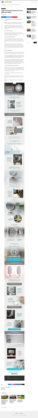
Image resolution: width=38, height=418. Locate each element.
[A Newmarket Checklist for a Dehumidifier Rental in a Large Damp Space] (29, 30)
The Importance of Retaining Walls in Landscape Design (20, 401)
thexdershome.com (23, 415)
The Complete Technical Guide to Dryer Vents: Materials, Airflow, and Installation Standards (33, 37)
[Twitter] (2, 23)
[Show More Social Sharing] (18, 17)
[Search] (36, 5)
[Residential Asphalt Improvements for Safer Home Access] (29, 17)
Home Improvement (3, 4)
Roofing (16, 4)
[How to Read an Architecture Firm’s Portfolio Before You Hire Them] (29, 12)
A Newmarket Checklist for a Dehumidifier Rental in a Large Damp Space (34, 30)
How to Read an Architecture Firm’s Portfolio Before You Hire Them (34, 12)
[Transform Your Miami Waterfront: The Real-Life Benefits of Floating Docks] (12, 397)
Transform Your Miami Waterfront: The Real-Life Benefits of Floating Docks (12, 401)
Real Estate (8, 4)
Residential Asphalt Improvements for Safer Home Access (34, 17)
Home (13, 4)
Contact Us (17, 413)
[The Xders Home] (6, 2)
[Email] (2, 29)
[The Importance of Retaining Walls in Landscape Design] (20, 397)
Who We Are (21, 413)
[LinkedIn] (2, 25)
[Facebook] (2, 21)
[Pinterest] (2, 27)
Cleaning (19, 4)
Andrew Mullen (8, 387)
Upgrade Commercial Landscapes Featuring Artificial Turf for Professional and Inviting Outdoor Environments (4, 402)
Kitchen (11, 4)
